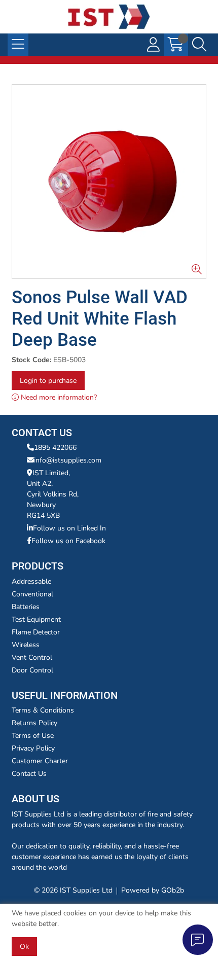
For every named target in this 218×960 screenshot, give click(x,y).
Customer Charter (40, 761)
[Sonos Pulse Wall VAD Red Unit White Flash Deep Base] (109, 181)
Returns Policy (34, 723)
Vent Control (32, 657)
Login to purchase (48, 380)
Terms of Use (33, 735)
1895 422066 (55, 447)
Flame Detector (36, 632)
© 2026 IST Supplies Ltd (73, 890)
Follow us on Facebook (68, 541)
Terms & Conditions (43, 710)
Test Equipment (36, 619)
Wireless (26, 645)
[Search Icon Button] (199, 44)
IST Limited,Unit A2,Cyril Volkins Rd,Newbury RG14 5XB (53, 494)
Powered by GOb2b (152, 890)
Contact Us (29, 773)
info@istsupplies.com (67, 460)
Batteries (26, 607)
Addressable (31, 581)
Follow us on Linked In (69, 528)
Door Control (32, 670)
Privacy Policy (33, 748)
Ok (24, 946)
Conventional (32, 594)
